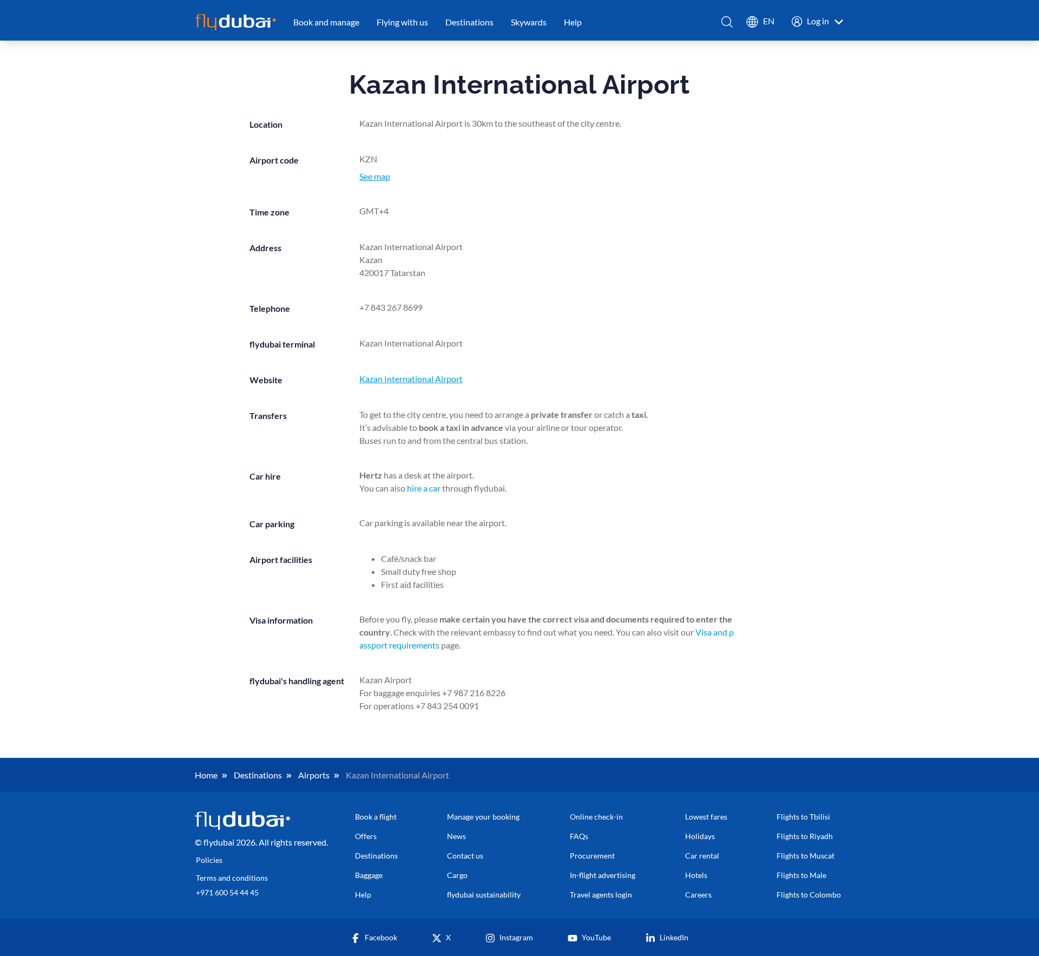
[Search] (727, 22)
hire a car (423, 488)
